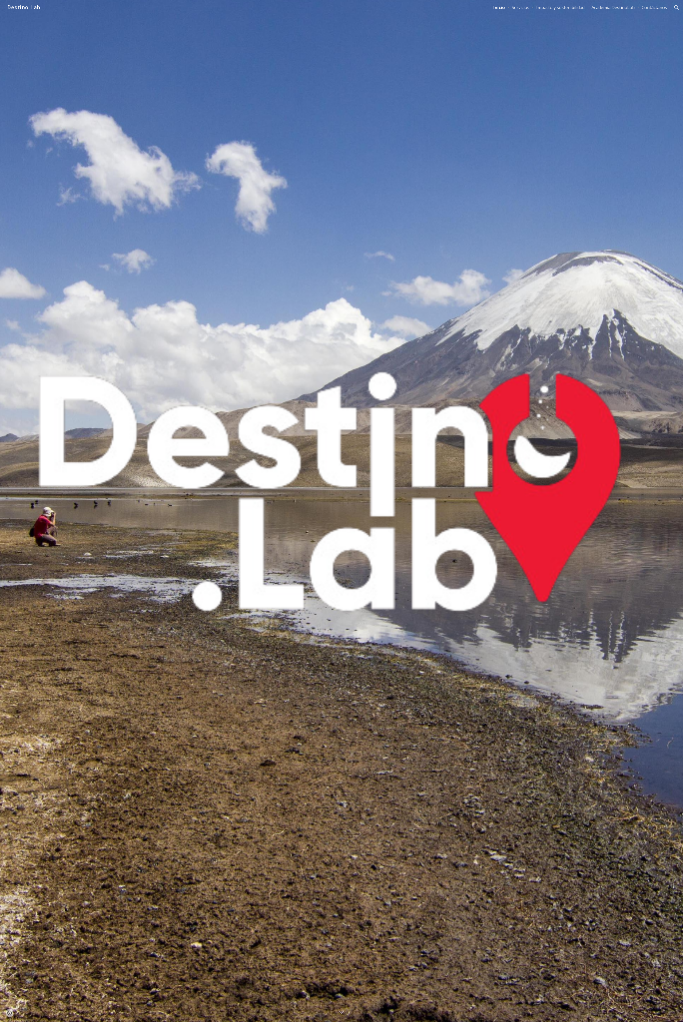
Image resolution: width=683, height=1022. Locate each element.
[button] (676, 7)
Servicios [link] (520, 7)
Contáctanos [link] (654, 7)
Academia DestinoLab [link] (613, 7)
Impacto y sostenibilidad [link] (560, 7)
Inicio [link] (499, 7)
